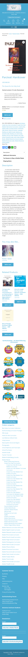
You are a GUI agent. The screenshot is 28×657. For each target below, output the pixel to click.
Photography (5, 445)
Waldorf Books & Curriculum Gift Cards (12, 527)
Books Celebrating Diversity (11, 461)
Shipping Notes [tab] (7, 161)
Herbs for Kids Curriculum (9, 435)
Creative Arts (22, 126)
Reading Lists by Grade (7, 135)
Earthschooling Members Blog (9, 603)
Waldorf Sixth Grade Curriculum (10, 554)
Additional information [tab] (9, 155)
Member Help (5, 586)
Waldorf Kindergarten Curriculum (11, 542)
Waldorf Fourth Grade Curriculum (11, 537)
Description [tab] (6, 152)
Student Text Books (9, 516)
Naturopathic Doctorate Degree (10, 443)
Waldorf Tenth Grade (8, 559)
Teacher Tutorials (7, 455)
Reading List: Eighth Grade (8, 132)
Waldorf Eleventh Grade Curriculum (11, 532)
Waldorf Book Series (9, 518)
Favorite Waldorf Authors (11, 506)
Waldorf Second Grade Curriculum (11, 552)
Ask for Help (7, 588)
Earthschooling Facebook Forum (10, 599)
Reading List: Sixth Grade (16, 133)
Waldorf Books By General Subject (14, 139)
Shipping (4, 576)
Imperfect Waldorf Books (11, 509)
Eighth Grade (5, 128)
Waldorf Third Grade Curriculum (11, 561)
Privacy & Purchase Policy (8, 592)
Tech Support (7, 589)
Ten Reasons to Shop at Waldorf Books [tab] (13, 158)
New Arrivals (7, 511)
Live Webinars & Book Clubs (9, 438)
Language (20, 130)
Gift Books (20, 128)
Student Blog (5, 614)
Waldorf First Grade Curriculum (10, 535)
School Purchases (7, 450)
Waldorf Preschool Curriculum (10, 549)
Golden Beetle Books (10, 508)
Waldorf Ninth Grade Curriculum (11, 544)
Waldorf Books (16, 33)
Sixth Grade (17, 137)
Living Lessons (6, 440)
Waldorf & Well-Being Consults (10, 457)
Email (4, 622)
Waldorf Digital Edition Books (12, 525)
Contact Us (4, 583)
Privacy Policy (17, 654)
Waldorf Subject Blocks (8, 557)
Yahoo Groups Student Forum (9, 612)
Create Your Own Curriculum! (9, 125)
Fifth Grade (5, 433)
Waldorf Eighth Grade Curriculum (11, 530)
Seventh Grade (9, 137)
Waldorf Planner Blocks (8, 547)
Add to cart (7, 115)
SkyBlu (6, 515)
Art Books (22, 123)
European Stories (13, 128)
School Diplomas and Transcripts (11, 447)
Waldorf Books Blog (9, 422)
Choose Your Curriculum (14, 17)
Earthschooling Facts (7, 581)
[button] (4, 21)
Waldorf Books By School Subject (13, 523)
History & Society (13, 130)
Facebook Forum (6, 610)
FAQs (3, 578)
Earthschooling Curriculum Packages (12, 430)
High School (5, 130)
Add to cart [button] (8, 264)
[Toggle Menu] (16, 27)
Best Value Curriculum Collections (11, 428)
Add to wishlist (7, 118)
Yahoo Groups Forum (7, 601)
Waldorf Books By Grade (8, 140)
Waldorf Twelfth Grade (8, 564)
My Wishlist (5, 574)
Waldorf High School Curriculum (11, 539)
